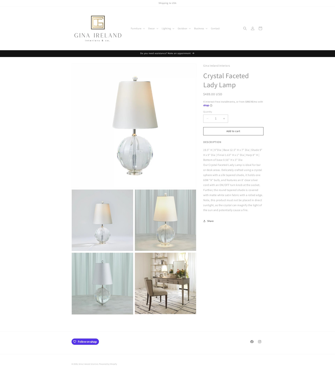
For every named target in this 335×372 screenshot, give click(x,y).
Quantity (207, 111)
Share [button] (210, 221)
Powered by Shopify (108, 364)
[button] (137, 28)
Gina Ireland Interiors (89, 364)
